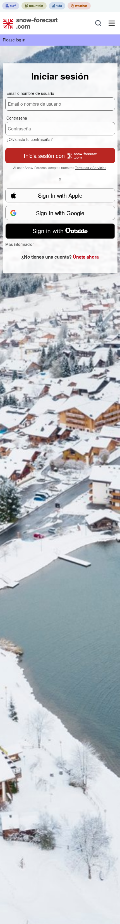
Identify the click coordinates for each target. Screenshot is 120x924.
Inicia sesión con (44, 156)
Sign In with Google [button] (60, 213)
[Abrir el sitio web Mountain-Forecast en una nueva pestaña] (34, 5)
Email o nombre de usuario (30, 93)
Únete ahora (86, 257)
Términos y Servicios (90, 167)
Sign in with (48, 231)
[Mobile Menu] (112, 23)
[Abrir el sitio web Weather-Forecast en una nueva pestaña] (79, 5)
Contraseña (16, 118)
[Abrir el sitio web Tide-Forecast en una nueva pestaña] (57, 5)
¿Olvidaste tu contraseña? (29, 139)
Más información (20, 244)
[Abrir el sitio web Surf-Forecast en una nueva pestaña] (10, 5)
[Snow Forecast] (28, 23)
